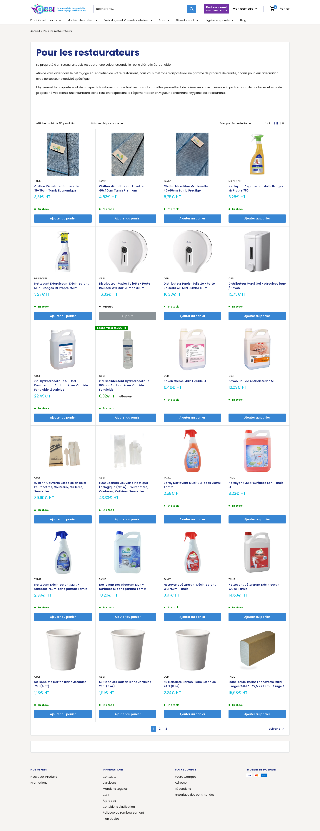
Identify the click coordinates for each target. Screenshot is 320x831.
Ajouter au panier (63, 218)
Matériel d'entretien (80, 20)
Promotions (38, 782)
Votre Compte (185, 777)
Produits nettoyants (43, 20)
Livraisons (109, 782)
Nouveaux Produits (43, 777)
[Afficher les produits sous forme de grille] (276, 123)
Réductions (183, 789)
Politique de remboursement (123, 812)
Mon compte (243, 8)
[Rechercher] (191, 9)
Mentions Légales (115, 789)
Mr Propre (235, 181)
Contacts (109, 777)
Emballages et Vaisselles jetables (126, 20)
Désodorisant (185, 20)
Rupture (128, 316)
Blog (243, 20)
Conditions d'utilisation (119, 807)
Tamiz (37, 181)
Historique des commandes (194, 795)
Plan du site (111, 819)
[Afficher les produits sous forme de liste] (282, 123)
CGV (106, 795)
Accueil (35, 31)
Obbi (102, 278)
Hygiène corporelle (217, 20)
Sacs (162, 20)
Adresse (181, 782)
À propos (109, 801)
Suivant (274, 729)
